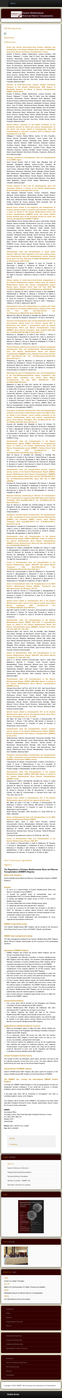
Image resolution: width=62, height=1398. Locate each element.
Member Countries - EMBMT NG (18, 1180)
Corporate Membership (14, 1340)
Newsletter (9, 37)
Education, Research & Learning (18, 1185)
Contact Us (10, 1309)
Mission (8, 1326)
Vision (8, 1313)
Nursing (12, 1138)
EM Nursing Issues (12, 28)
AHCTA (6, 1284)
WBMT (6, 1290)
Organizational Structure (14, 1322)
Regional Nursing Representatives (19, 1172)
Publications (10, 42)
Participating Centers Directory (16, 1348)
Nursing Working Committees (17, 1176)
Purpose (9, 1317)
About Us (10, 1164)
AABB (6, 1278)
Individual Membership (13, 1336)
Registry (8, 864)
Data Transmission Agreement (18, 860)
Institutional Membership (14, 1344)
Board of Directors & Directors (18, 1168)
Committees (13, 1144)
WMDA (6, 1296)
